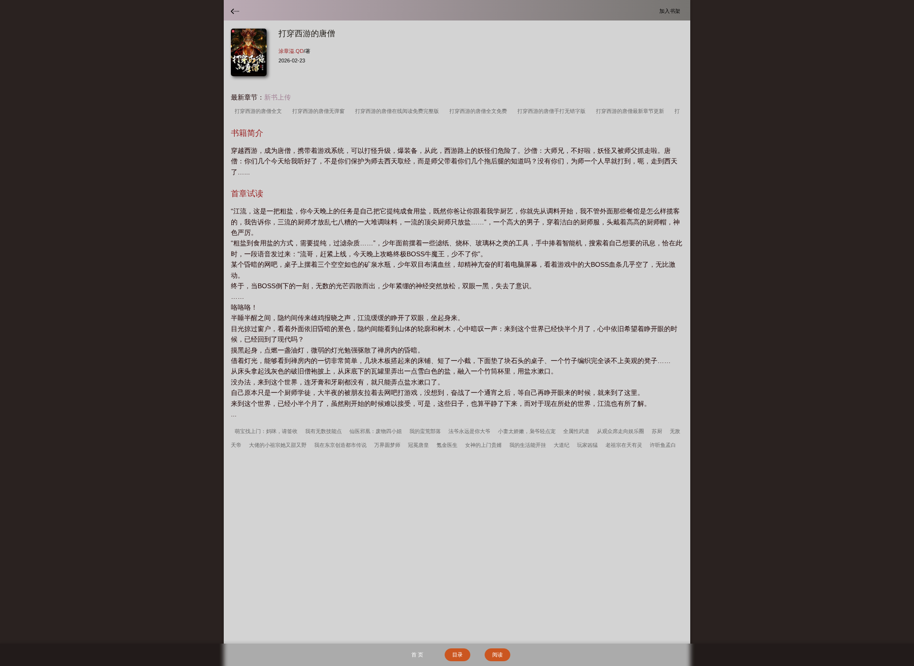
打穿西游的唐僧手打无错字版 (552, 111)
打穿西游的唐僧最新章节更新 (631, 111)
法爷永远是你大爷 (469, 431)
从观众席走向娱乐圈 (620, 431)
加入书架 (671, 10)
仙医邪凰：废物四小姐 (375, 431)
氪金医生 (447, 445)
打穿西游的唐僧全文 (260, 111)
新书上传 (277, 97)
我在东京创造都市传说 (340, 445)
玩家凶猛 (587, 445)
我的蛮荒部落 (425, 431)
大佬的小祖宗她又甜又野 (278, 445)
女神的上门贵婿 (483, 445)
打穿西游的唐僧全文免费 (479, 111)
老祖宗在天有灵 (624, 445)
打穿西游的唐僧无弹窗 (320, 111)
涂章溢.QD (291, 51)
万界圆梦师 (387, 445)
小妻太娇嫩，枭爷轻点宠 (527, 431)
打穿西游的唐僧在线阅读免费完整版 (398, 111)
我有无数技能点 (323, 431)
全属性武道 (576, 431)
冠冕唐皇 (418, 445)
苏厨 (657, 431)
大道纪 (561, 445)
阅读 (497, 654)
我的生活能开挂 (527, 445)
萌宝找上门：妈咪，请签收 (266, 431)
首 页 (417, 654)
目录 (457, 654)
